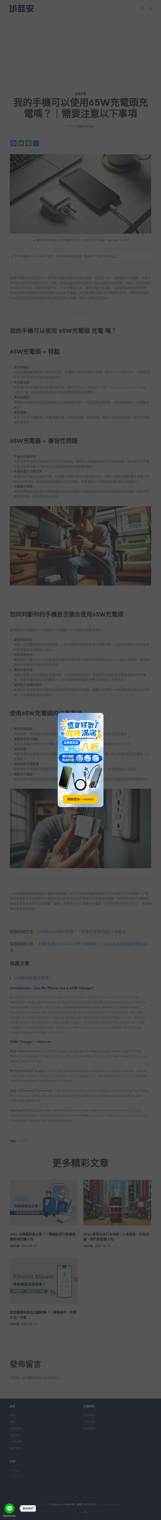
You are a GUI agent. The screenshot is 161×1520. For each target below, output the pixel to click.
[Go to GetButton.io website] (9, 1516)
